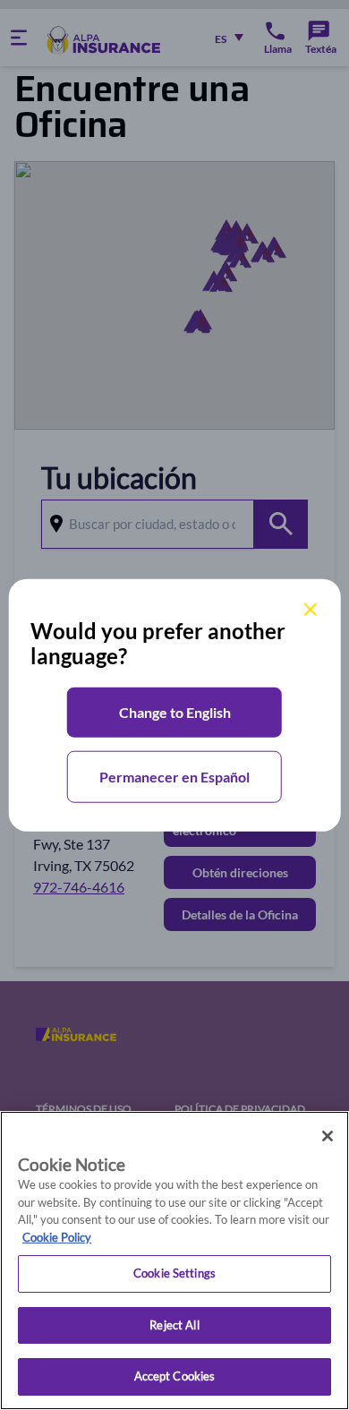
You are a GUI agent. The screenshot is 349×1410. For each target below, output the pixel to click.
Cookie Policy (56, 1237)
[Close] (327, 1136)
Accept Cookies (175, 1376)
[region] (174, 1260)
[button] (174, 713)
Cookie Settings (174, 1273)
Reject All (174, 1325)
